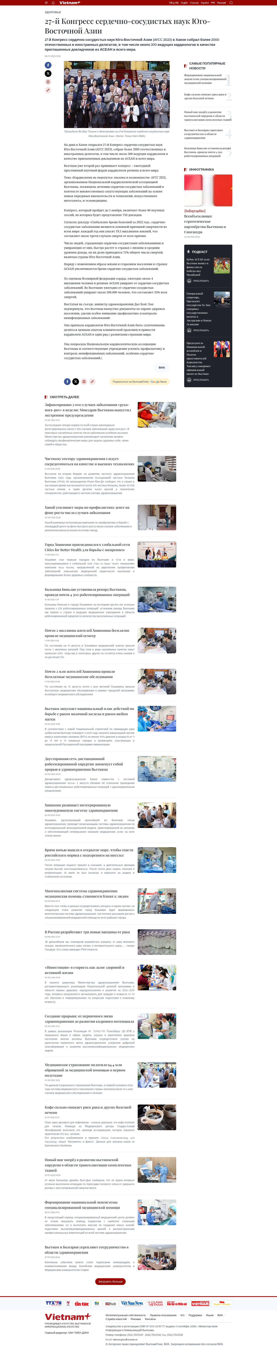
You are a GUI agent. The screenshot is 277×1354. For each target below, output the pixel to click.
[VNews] (68, 1303)
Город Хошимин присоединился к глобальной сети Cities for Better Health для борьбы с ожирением (87, 547)
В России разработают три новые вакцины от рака (87, 931)
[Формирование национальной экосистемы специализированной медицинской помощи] (157, 1212)
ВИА (220, 1315)
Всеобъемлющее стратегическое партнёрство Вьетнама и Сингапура (205, 224)
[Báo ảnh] (200, 1303)
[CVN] (155, 1303)
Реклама (136, 1319)
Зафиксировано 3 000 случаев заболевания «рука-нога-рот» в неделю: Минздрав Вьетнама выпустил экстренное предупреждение (88, 410)
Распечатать (48, 82)
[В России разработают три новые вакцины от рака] (157, 942)
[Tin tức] (82, 1303)
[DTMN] (177, 1303)
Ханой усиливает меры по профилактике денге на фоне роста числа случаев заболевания (87, 510)
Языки (210, 1315)
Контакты (150, 1319)
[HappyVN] (222, 1303)
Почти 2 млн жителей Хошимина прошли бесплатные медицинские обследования (80, 674)
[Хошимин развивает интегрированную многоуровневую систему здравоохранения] (157, 815)
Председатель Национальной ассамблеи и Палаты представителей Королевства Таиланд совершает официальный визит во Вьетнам (199, 358)
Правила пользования (163, 1315)
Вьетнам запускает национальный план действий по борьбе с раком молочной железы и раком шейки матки (89, 713)
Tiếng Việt (174, 2)
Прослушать (201, 280)
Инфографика (201, 169)
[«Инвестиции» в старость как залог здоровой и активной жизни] (157, 977)
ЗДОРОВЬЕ (53, 12)
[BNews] (97, 1303)
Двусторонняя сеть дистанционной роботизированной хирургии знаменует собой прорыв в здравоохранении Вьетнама (84, 764)
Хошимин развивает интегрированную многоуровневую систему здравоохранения (81, 808)
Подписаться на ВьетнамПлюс (131, 381)
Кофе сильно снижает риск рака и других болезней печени (88, 1110)
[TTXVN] (53, 1303)
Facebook (48, 65)
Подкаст (199, 252)
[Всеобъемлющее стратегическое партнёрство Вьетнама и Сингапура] (208, 190)
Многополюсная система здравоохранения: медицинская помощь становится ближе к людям (87, 893)
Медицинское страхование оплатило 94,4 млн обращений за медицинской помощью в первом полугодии (85, 1070)
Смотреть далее (64, 397)
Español (205, 2)
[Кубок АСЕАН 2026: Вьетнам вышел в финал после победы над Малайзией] (222, 265)
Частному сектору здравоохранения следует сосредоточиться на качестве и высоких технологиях (89, 461)
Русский (221, 3)
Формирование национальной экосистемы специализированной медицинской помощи (82, 1205)
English (184, 2)
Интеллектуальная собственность (126, 1315)
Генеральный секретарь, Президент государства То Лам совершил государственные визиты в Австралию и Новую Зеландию (199, 309)
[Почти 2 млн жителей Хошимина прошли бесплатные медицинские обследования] (157, 681)
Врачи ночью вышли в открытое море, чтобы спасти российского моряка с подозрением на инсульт (89, 852)
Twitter (48, 73)
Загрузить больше (110, 1281)
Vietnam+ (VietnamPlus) (70, 2)
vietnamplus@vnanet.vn (125, 1339)
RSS (182, 1315)
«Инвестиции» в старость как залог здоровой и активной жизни (84, 970)
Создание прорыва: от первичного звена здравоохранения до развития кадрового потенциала (89, 1019)
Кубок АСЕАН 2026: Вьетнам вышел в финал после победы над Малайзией (198, 267)
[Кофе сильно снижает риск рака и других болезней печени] (157, 1117)
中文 (213, 3)
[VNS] (132, 1303)
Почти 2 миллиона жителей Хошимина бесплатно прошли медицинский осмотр (87, 633)
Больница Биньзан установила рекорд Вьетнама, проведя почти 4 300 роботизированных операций (87, 592)
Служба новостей (116, 1319)
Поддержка (195, 1315)
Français (194, 2)
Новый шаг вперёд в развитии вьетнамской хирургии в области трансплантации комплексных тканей (88, 1165)
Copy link (48, 90)
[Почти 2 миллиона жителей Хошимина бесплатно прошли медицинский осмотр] (157, 640)
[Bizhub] (110, 1303)
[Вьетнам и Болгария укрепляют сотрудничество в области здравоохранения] (157, 1257)
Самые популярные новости (207, 66)
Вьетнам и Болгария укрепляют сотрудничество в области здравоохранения (87, 1250)
